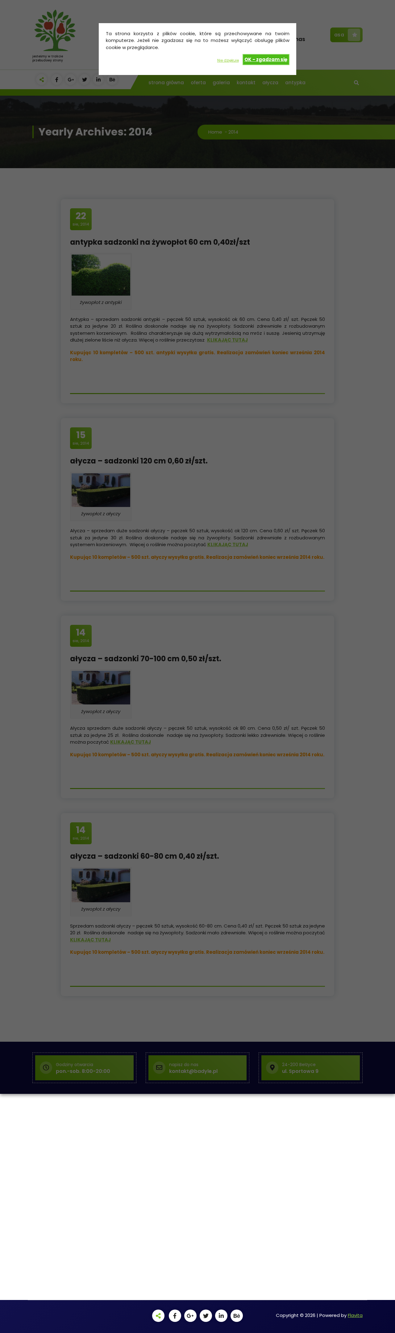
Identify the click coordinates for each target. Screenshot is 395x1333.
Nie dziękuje (228, 60)
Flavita (355, 1315)
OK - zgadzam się (265, 59)
